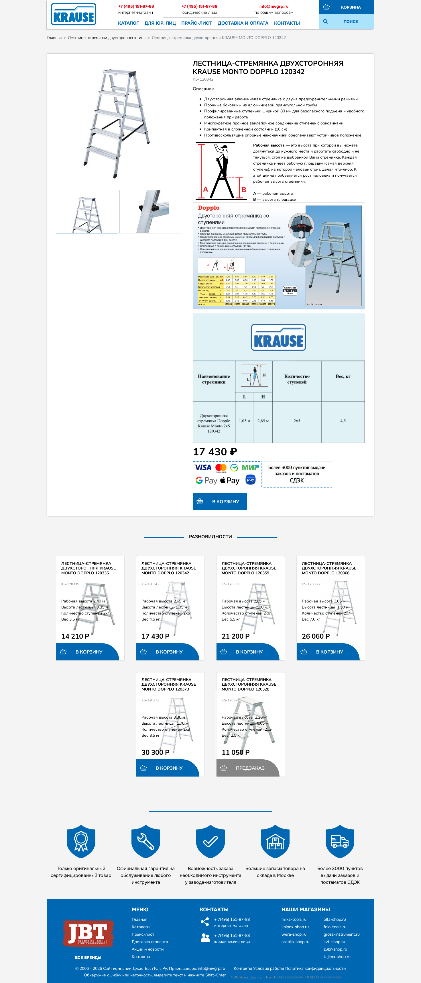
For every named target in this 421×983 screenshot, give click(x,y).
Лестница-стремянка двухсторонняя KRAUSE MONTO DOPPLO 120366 (329, 568)
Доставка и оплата (243, 23)
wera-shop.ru (294, 934)
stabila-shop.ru (295, 941)
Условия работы (268, 968)
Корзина (351, 7)
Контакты (287, 23)
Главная (54, 37)
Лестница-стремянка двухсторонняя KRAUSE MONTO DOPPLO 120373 (168, 684)
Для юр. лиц (160, 23)
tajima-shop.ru (337, 956)
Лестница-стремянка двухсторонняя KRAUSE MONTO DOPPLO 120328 (249, 684)
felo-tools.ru (335, 926)
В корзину (225, 502)
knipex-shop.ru (295, 926)
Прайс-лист (196, 23)
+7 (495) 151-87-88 (136, 6)
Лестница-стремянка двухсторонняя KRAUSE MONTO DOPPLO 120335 (88, 568)
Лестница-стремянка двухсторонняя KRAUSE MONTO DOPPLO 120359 (249, 568)
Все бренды (88, 957)
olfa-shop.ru (335, 919)
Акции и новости (148, 949)
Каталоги (140, 926)
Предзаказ (250, 768)
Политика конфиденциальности (315, 968)
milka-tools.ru (294, 919)
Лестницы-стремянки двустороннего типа (106, 37)
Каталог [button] (128, 23)
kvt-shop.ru (334, 941)
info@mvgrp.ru (273, 6)
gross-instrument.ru (342, 934)
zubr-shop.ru (335, 949)
